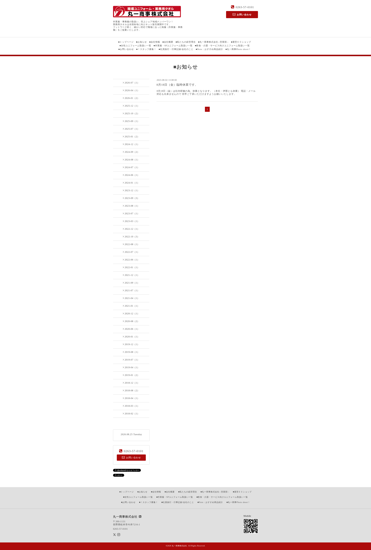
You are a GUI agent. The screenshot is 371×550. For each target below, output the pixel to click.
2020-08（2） (132, 321)
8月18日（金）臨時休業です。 (177, 84)
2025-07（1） (132, 129)
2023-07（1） (132, 213)
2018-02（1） (132, 413)
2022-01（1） (132, 267)
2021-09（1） (132, 283)
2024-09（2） (132, 152)
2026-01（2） (132, 98)
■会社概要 (167, 42)
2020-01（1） (132, 336)
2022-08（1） (132, 244)
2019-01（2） (132, 375)
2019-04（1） (132, 367)
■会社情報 (154, 42)
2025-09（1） (132, 121)
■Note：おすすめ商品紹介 (209, 49)
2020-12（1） (132, 313)
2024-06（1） (132, 175)
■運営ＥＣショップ (241, 42)
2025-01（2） (132, 136)
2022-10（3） (132, 236)
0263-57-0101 (245, 7)
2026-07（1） (132, 82)
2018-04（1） (132, 398)
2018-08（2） (132, 390)
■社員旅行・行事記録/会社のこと (176, 49)
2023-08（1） (132, 206)
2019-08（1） (132, 352)
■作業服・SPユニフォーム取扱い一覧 (173, 45)
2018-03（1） (132, 406)
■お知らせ (141, 42)
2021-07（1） (132, 290)
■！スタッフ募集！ (146, 49)
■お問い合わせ (126, 49)
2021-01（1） (132, 306)
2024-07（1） (132, 167)
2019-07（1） (132, 359)
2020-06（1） (132, 329)
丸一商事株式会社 (179, 546)
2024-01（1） (132, 182)
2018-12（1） (132, 383)
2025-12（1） (132, 106)
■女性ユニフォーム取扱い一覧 (135, 45)
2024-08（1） (132, 159)
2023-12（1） (132, 190)
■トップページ (126, 42)
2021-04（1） (132, 298)
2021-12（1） (132, 275)
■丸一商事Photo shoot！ (238, 49)
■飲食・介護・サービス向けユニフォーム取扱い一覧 (222, 45)
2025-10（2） (132, 113)
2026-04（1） (132, 90)
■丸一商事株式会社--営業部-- (213, 42)
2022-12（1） (132, 229)
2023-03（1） (132, 221)
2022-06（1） (132, 259)
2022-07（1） (132, 252)
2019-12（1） (132, 344)
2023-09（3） (132, 198)
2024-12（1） (132, 144)
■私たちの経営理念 (186, 42)
